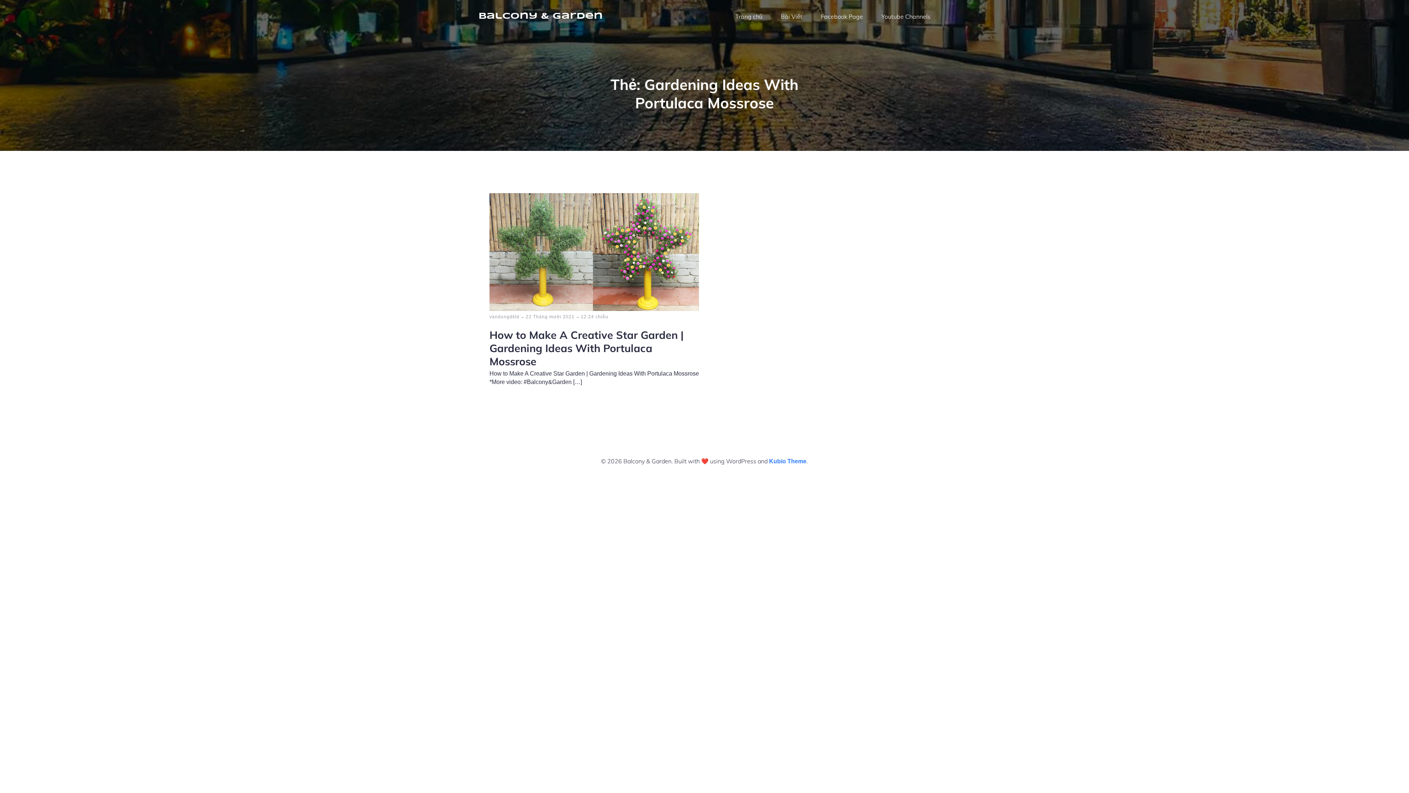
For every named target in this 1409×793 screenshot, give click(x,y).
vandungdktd (504, 316)
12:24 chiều (594, 316)
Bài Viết (791, 16)
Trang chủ (748, 16)
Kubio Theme (788, 461)
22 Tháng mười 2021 (550, 316)
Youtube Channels (906, 16)
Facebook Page (842, 16)
